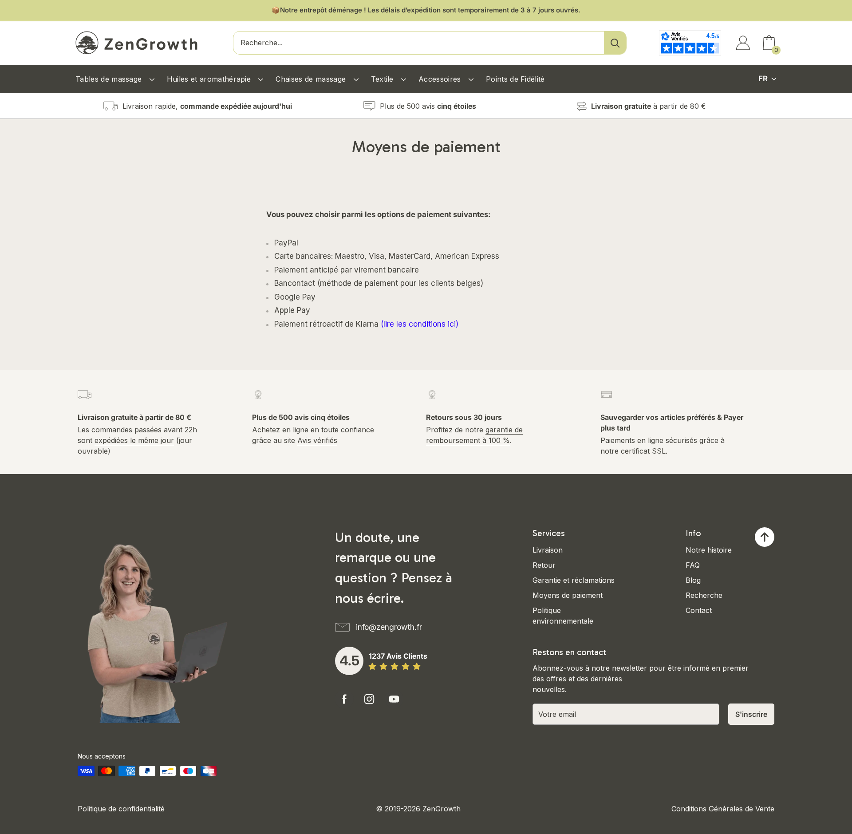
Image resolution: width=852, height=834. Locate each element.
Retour (544, 565)
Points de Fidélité (515, 79)
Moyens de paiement (567, 595)
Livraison (547, 549)
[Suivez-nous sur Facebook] (344, 699)
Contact (699, 610)
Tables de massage (109, 79)
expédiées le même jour (134, 440)
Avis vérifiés (317, 440)
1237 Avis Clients (398, 656)
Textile (383, 79)
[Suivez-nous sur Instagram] (369, 699)
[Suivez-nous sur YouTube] (394, 699)
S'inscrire (751, 714)
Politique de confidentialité (121, 808)
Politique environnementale (562, 615)
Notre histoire (709, 549)
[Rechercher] (615, 43)
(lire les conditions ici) (419, 324)
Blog (693, 580)
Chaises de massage (312, 79)
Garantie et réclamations (573, 580)
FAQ (693, 565)
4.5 (349, 660)
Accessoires (440, 79)
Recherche (704, 595)
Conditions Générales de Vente (722, 808)
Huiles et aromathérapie (210, 79)
